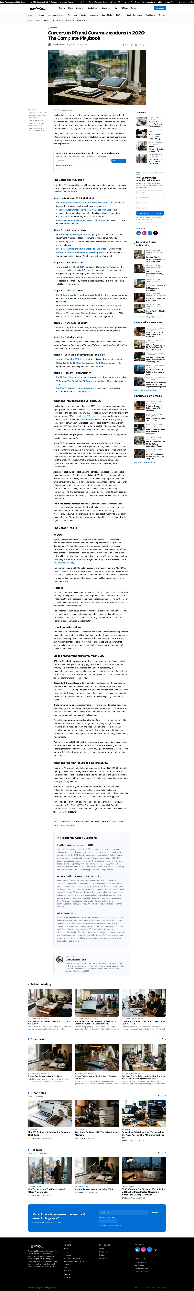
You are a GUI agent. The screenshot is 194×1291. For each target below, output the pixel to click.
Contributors (103, 1252)
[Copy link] (144, 45)
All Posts (67, 1277)
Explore (62, 8)
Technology (72, 15)
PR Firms (124, 8)
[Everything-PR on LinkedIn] (138, 233)
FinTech (119, 15)
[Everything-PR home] (43, 1246)
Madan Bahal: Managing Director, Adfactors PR (93, 2)
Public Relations (118, 821)
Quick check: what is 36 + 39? (66, 165)
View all (161, 1096)
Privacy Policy (150, 1288)
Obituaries (67, 1271)
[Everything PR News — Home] (37, 8)
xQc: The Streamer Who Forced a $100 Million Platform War (142, 2)
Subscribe (118, 161)
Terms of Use (138, 1288)
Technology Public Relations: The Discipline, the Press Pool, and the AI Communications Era (143, 1135)
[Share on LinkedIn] (136, 45)
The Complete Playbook (37, 113)
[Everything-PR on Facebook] (150, 233)
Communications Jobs (80, 821)
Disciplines (92, 8)
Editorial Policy (140, 1262)
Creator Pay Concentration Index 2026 (94, 1189)
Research (105, 8)
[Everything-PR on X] (155, 233)
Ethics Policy (139, 1265)
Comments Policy (141, 1272)
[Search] (150, 8)
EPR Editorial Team (34, 1138)
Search (66, 1252)
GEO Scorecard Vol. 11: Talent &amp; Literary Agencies (46, 2)
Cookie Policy (161, 1288)
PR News (41, 15)
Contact (134, 8)
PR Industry (106, 821)
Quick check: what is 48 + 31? (109, 1217)
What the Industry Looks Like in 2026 (37, 117)
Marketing (94, 15)
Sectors (79, 8)
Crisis (83, 15)
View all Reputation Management (145, 390)
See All (161, 1039)
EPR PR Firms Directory (63, 563)
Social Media (107, 15)
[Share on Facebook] (140, 45)
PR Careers (95, 821)
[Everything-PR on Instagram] (144, 233)
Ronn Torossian (80, 1138)
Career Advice (65, 821)
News (70, 8)
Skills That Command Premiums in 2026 (36, 124)
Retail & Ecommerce (134, 15)
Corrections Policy (142, 1269)
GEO (56, 825)
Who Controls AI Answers (73, 1258)
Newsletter (103, 1258)
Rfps (65, 1268)
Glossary (67, 1274)
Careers (37, 20)
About (101, 1249)
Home (30, 20)
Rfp (116, 8)
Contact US (160, 8)
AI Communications (55, 15)
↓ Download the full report (150, 213)
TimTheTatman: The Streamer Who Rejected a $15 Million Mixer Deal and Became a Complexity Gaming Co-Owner (143, 1192)
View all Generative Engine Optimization (147, 317)
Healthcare (150, 15)
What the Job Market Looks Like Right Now (36, 129)
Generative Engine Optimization (75, 1261)
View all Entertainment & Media (144, 462)
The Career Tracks (36, 120)
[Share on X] (132, 45)
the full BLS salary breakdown (93, 416)
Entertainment (164, 15)
